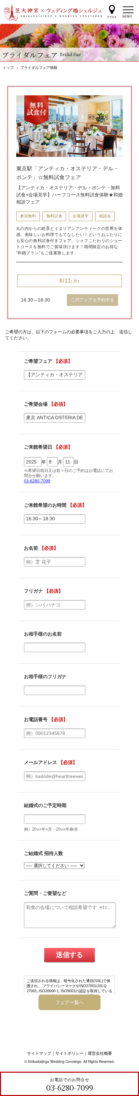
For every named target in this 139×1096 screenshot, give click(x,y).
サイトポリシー (69, 1053)
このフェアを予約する (92, 299)
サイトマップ (39, 1053)
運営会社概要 (100, 1053)
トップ (8, 67)
